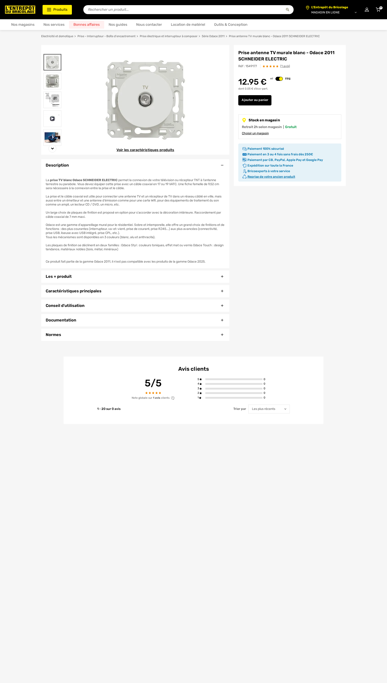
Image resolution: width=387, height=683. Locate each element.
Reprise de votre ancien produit (271, 177)
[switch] (279, 79)
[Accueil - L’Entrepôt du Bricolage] (20, 9)
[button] (234, 379)
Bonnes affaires (86, 24)
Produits (60, 9)
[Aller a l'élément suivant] (52, 148)
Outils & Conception (230, 24)
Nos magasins (22, 24)
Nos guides (118, 24)
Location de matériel (188, 24)
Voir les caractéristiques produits (145, 150)
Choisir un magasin (255, 133)
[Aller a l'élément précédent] (52, 51)
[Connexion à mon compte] (366, 9)
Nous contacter (149, 24)
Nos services (53, 24)
